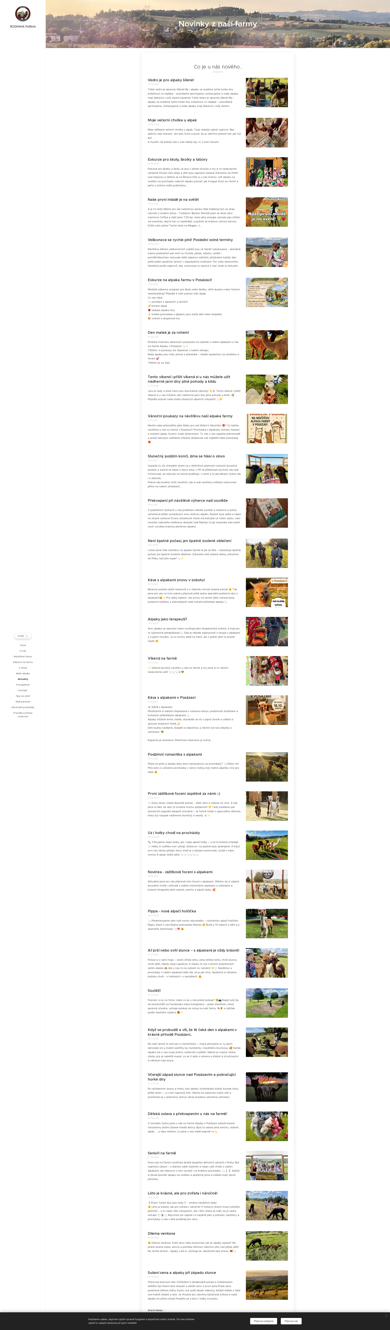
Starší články (155, 1310)
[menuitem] (23, 645)
